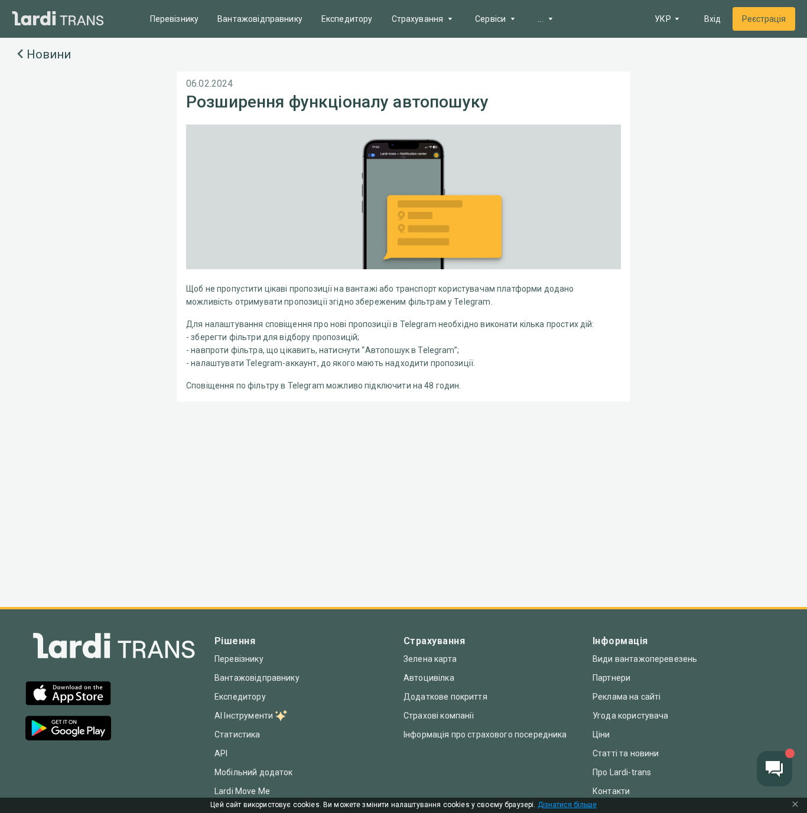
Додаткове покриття (445, 696)
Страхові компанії (438, 715)
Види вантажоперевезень (645, 659)
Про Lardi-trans (622, 772)
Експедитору (347, 19)
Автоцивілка (428, 678)
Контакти (611, 791)
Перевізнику (174, 19)
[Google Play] (68, 729)
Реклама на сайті (626, 696)
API (220, 753)
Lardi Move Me (242, 791)
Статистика (237, 734)
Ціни (601, 734)
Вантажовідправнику (259, 19)
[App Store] (68, 694)
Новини (49, 54)
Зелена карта (430, 659)
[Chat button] (774, 768)
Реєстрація (764, 19)
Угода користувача (631, 715)
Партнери (611, 678)
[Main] (58, 19)
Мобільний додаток (253, 772)
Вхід (712, 19)
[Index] (114, 648)
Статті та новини (626, 753)
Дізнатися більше (567, 805)
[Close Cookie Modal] (795, 805)
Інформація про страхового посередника (485, 734)
